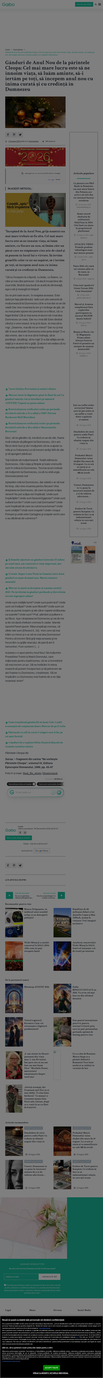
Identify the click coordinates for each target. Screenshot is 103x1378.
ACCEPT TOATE (51, 1368)
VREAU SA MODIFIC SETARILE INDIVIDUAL (51, 1373)
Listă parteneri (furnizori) (11, 1361)
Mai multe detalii (44, 1328)
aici (77, 1337)
